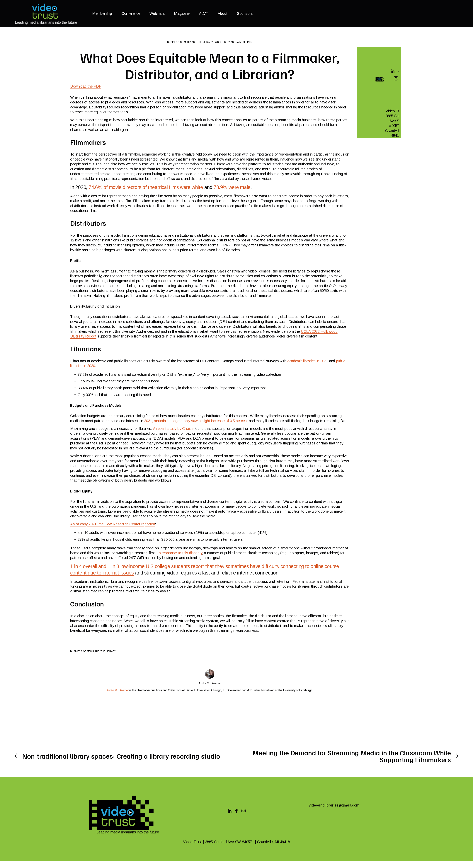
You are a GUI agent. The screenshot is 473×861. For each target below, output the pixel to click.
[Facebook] (236, 811)
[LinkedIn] (392, 71)
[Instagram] (396, 78)
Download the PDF (85, 86)
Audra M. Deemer (241, 42)
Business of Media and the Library (190, 42)
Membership (102, 13)
